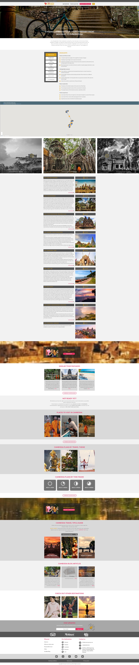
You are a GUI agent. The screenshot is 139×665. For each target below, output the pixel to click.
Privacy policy (86, 660)
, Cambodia (67, 0)
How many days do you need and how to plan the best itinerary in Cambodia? (86, 574)
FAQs (45, 649)
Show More (70, 192)
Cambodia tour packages (70, 393)
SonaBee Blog (47, 651)
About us (46, 641)
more (58, 585)
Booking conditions (53, 660)
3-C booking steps (51, 79)
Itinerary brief (51, 75)
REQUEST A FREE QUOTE (69, 509)
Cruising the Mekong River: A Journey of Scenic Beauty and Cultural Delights (52, 574)
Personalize (51, 54)
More (55, 388)
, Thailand (63, 0)
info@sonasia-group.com (87, 642)
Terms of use (69, 660)
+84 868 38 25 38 (85, 645)
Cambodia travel (51, 7)
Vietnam (59, 0)
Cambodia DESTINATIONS (69, 441)
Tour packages (58, 7)
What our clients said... (49, 644)
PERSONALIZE (69, 353)
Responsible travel (48, 646)
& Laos (76, 0)
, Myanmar (72, 0)
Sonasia (45, 7)
